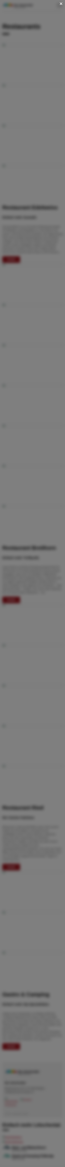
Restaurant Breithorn (29, 548)
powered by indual (20, 1114)
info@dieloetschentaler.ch (19, 1092)
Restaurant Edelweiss (30, 207)
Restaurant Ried (23, 808)
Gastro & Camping (25, 994)
